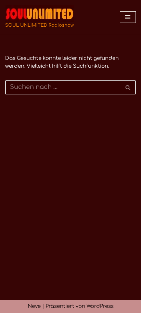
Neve (34, 306)
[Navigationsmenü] (128, 17)
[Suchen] (128, 87)
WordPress (100, 306)
